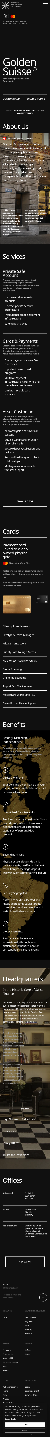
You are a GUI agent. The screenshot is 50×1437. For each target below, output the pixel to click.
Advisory (28, 1329)
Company (7, 1350)
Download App (11, 98)
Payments (29, 1321)
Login (27, 1387)
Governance (8, 1354)
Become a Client (36, 98)
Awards (6, 1370)
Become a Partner (10, 1362)
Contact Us (29, 1354)
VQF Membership (10, 1387)
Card (5, 1317)
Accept (25, 1425)
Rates (5, 1366)
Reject (25, 1430)
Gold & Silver (30, 1317)
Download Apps (32, 1395)
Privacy (6, 1399)
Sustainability (8, 1358)
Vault (27, 1325)
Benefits (28, 1333)
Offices (28, 1350)
